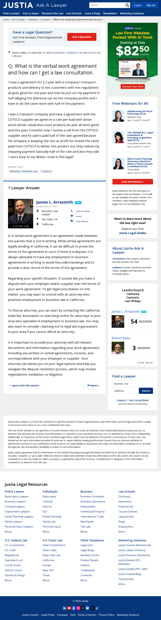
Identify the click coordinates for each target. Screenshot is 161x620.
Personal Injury (52, 526)
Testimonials (126, 579)
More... (9, 531)
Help (72, 615)
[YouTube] (69, 608)
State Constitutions (54, 545)
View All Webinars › (133, 181)
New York (48, 570)
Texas (46, 575)
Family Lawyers (13, 521)
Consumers (118, 258)
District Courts (13, 570)
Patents (85, 565)
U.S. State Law (52, 540)
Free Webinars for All (130, 103)
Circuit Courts (13, 565)
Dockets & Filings (15, 575)
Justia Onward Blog (129, 574)
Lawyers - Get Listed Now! (133, 400)
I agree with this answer (25, 385)
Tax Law (85, 526)
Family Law (49, 521)
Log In (137, 5)
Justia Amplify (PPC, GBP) (133, 569)
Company (62, 615)
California (33, 19)
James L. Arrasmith (54, 202)
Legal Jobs (86, 545)
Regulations (12, 555)
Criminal (47, 501)
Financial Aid (125, 506)
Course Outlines (127, 511)
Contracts (45, 19)
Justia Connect (30, 615)
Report (94, 385)
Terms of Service (87, 615)
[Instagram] (78, 608)
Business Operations (92, 501)
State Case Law (51, 555)
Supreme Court (14, 560)
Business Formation (92, 496)
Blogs (121, 521)
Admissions (125, 501)
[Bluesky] (87, 608)
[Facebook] (74, 608)
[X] (92, 608)
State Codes (50, 550)
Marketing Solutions (132, 13)
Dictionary (124, 496)
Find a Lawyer (11, 13)
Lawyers (117, 267)
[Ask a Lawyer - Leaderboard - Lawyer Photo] (118, 321)
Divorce (47, 506)
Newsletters (110, 13)
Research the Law (52, 13)
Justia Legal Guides (132, 233)
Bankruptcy (49, 496)
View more (145, 362)
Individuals (50, 491)
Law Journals (126, 516)
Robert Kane (121, 338)
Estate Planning (52, 516)
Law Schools (74, 13)
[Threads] (83, 608)
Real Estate (87, 521)
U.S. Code (10, 550)
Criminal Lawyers (15, 506)
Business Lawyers (15, 501)
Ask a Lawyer (31, 13)
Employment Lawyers (17, 511)
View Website (82, 221)
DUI (45, 511)
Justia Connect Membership (134, 545)
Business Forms (89, 555)
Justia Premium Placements (134, 555)
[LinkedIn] (65, 608)
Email (78, 216)
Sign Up (151, 5)
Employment (87, 506)
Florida (47, 565)
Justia (6, 19)
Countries (86, 575)
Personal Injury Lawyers (19, 526)
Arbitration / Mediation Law (68, 52)
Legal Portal (48, 615)
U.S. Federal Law (16, 540)
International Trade (92, 516)
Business (86, 491)
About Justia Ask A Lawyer (128, 250)
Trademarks (87, 570)
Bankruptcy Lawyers (17, 496)
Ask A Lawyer (18, 19)
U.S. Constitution (14, 545)
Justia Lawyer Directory (132, 550)
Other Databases (92, 540)
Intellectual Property (92, 511)
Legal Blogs (87, 550)
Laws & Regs (92, 13)
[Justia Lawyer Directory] (96, 608)
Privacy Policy (107, 615)
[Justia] (18, 5)
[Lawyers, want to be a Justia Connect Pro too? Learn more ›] (78, 202)
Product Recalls (89, 560)
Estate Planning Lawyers (19, 516)
